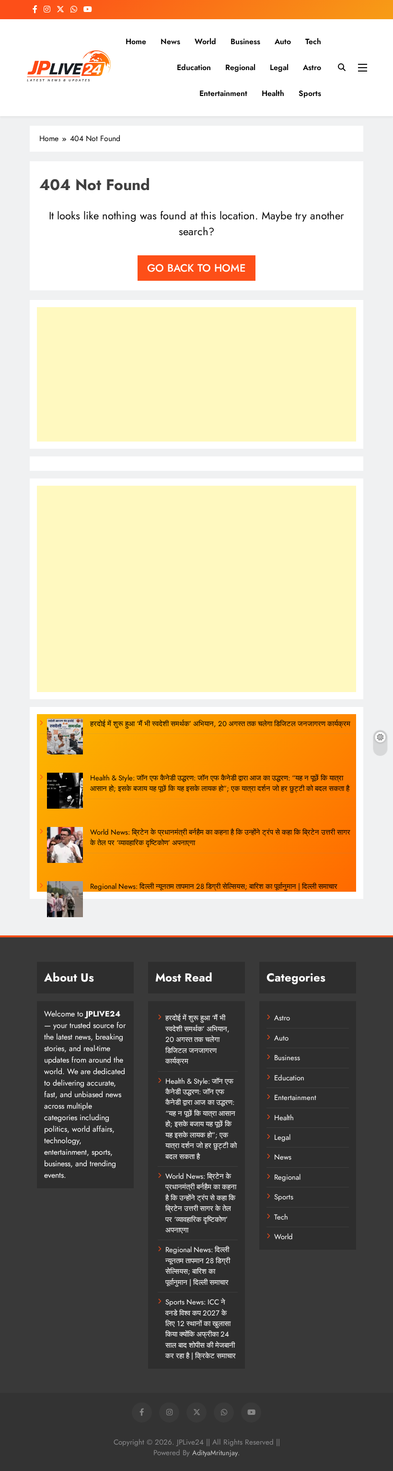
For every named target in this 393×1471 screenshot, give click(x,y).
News (170, 41)
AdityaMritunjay (215, 1453)
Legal (279, 67)
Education (194, 67)
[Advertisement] (196, 374)
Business (245, 41)
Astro (312, 67)
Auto (283, 41)
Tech (313, 41)
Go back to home (196, 267)
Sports (310, 93)
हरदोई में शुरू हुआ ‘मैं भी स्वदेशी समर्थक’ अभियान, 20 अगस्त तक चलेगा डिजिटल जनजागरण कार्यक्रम (220, 723)
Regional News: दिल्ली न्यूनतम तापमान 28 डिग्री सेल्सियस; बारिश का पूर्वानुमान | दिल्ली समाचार (213, 886)
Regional (240, 67)
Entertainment (223, 93)
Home (136, 41)
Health (273, 93)
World (205, 41)
